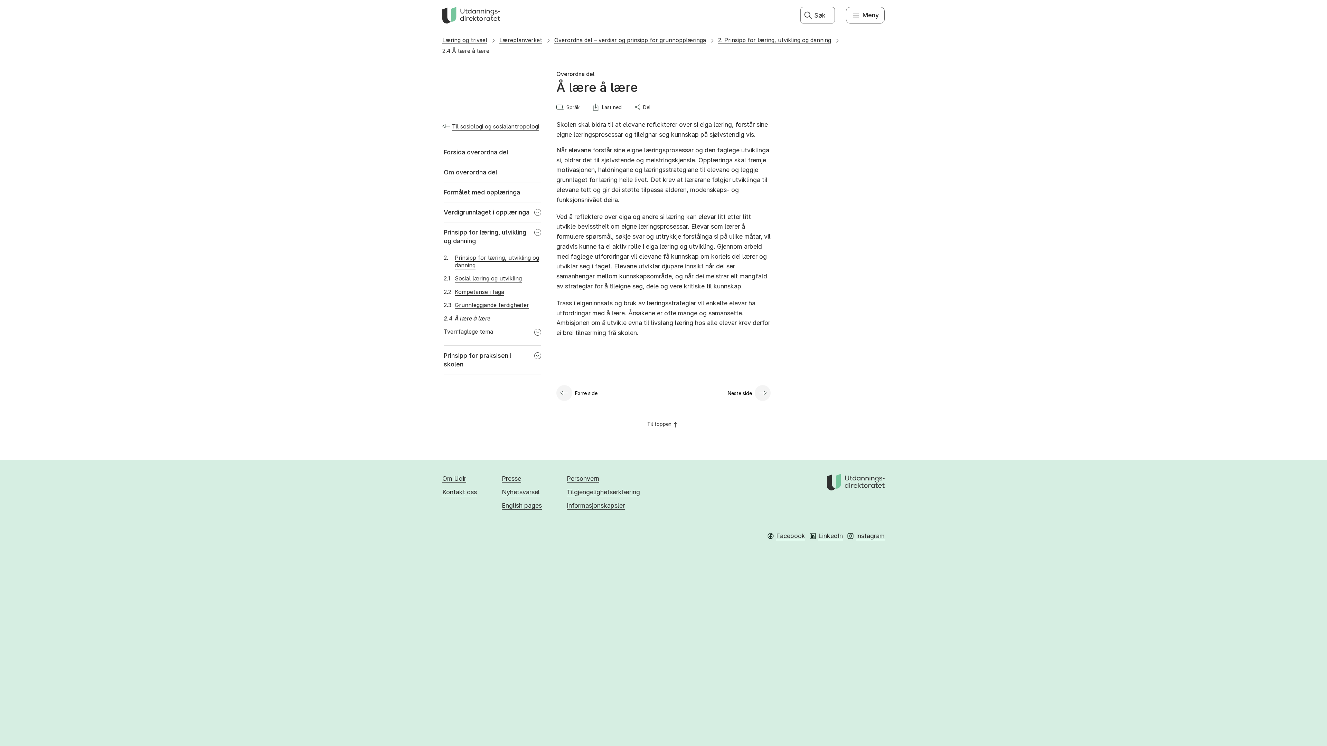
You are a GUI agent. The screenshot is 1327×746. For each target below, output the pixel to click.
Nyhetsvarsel (521, 492)
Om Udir (454, 478)
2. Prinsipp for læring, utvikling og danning (774, 40)
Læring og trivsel (464, 40)
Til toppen (659, 424)
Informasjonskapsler (596, 505)
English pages (522, 505)
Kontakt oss (459, 492)
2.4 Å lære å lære (465, 50)
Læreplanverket (520, 40)
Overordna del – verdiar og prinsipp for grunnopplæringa (630, 40)
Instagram (870, 535)
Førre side (586, 393)
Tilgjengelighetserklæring (603, 492)
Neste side (740, 393)
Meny (871, 15)
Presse (511, 478)
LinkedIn (830, 535)
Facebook (790, 535)
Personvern (583, 478)
